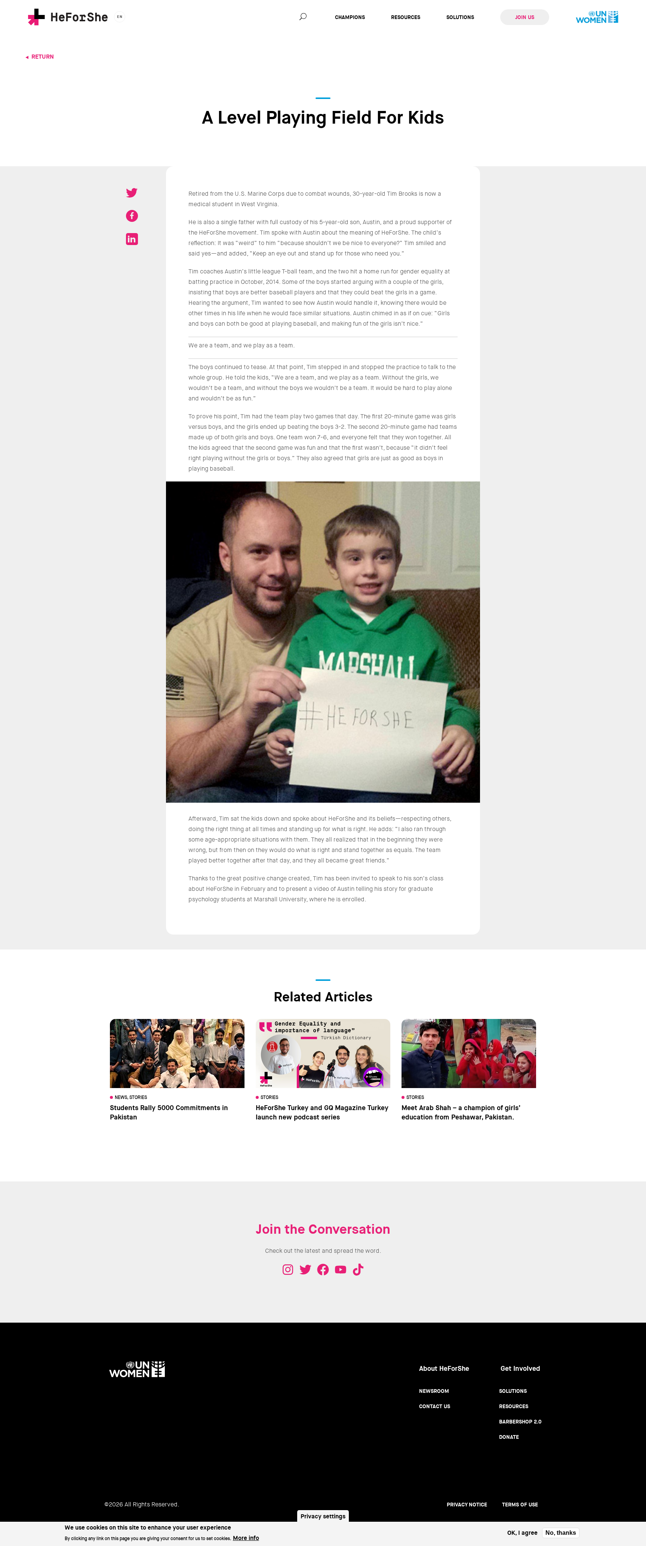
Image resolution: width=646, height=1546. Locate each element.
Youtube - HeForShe (341, 1270)
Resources (405, 17)
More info (246, 1538)
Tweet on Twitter (132, 193)
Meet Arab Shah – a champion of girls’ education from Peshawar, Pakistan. (461, 1112)
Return (42, 57)
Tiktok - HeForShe (358, 1270)
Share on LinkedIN (132, 239)
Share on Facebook (132, 216)
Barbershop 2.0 (520, 1421)
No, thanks (560, 1533)
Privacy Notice (467, 1504)
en (120, 16)
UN (597, 17)
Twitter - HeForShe (305, 1270)
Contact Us (434, 1406)
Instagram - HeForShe (288, 1270)
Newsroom (434, 1391)
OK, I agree (522, 1533)
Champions (350, 17)
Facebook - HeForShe (323, 1270)
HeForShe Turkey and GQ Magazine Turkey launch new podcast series (322, 1112)
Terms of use (520, 1504)
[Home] (68, 17)
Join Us (524, 17)
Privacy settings (323, 1516)
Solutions (460, 17)
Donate (509, 1437)
